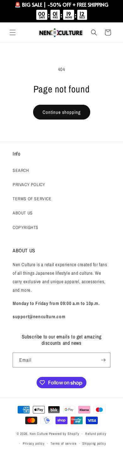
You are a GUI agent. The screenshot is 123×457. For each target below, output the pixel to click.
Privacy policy (34, 443)
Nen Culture (39, 433)
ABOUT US (23, 213)
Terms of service (63, 443)
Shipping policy (94, 443)
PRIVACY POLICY (29, 184)
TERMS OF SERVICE (32, 199)
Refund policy (95, 433)
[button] (13, 32)
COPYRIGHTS (25, 227)
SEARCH (21, 170)
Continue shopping (62, 112)
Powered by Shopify (64, 433)
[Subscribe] (103, 360)
